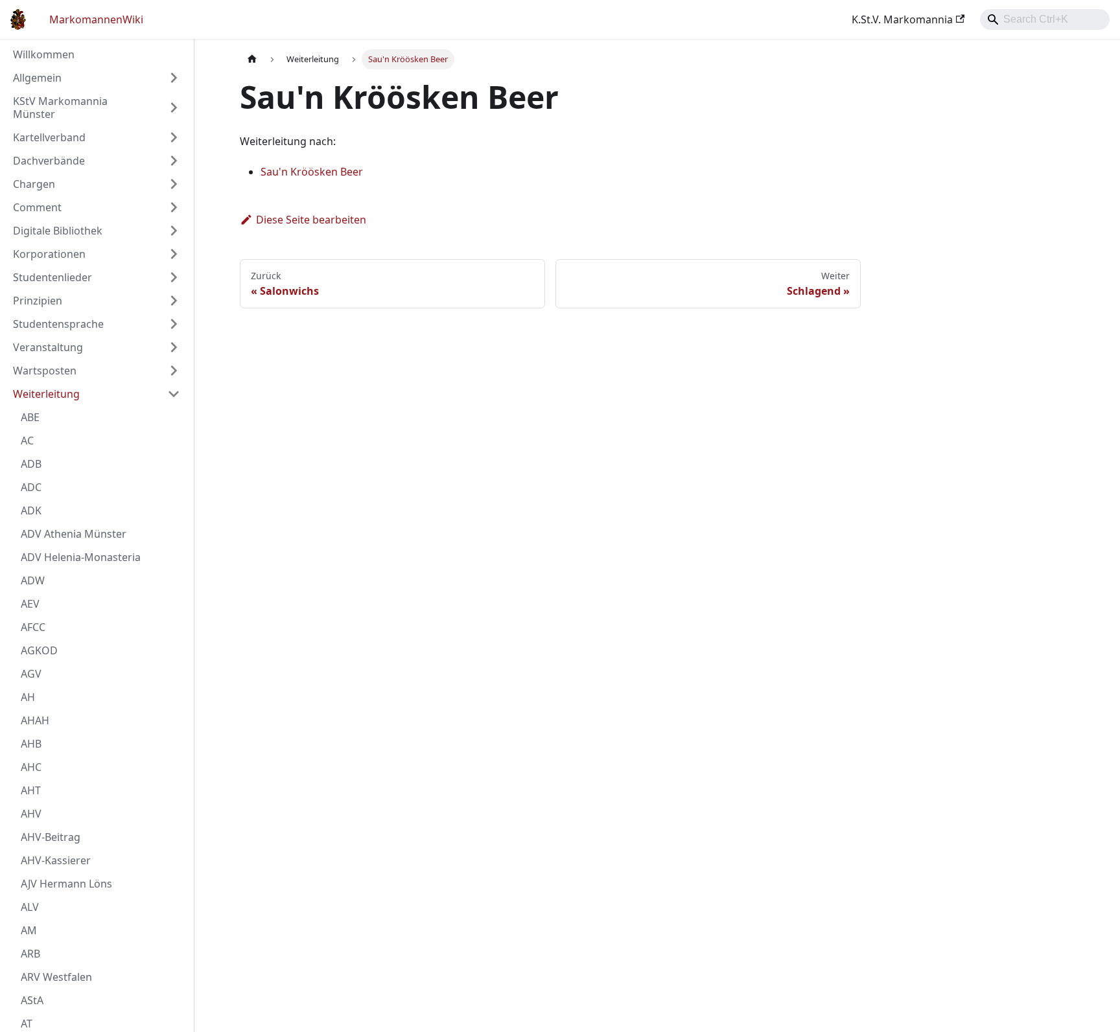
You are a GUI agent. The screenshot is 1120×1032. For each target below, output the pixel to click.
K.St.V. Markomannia (902, 19)
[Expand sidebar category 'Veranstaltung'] (173, 347)
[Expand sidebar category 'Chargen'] (173, 184)
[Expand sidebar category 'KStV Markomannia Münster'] (173, 107)
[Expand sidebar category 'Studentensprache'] (173, 324)
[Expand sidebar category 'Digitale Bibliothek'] (173, 230)
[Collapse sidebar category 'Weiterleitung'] (173, 394)
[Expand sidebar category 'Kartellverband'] (173, 137)
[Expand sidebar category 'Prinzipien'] (173, 300)
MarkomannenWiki (96, 19)
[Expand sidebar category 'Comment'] (173, 207)
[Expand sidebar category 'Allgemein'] (173, 77)
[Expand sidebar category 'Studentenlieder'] (173, 277)
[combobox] (1045, 19)
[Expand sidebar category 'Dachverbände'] (173, 160)
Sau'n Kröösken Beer (312, 172)
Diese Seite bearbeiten (311, 219)
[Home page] (252, 59)
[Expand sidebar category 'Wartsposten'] (173, 370)
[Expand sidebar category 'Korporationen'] (173, 254)
